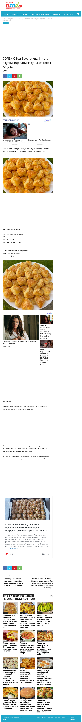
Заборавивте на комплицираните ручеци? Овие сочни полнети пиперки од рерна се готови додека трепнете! (27, 621)
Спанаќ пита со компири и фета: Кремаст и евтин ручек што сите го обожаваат (10, 704)
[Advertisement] (28, 40)
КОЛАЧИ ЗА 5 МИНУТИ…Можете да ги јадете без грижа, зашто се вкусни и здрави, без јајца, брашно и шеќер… (42, 583)
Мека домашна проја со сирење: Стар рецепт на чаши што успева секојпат (10, 647)
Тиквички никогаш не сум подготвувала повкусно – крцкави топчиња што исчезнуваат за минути (44, 706)
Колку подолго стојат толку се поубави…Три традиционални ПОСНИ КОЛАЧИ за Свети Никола (13, 582)
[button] (78, 14)
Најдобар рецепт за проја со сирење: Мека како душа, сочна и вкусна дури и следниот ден (27, 705)
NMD (5, 70)
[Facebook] (5, 76)
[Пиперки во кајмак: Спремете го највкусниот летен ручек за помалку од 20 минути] (45, 608)
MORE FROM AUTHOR (19, 598)
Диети (15, 14)
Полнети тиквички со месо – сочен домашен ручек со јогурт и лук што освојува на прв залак (27, 648)
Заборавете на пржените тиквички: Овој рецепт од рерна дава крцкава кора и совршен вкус (10, 621)
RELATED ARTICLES (18, 596)
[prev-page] (49, 595)
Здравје (25, 14)
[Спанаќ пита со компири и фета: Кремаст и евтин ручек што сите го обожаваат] (10, 693)
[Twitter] (9, 76)
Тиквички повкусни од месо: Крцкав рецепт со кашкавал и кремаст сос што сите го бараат (27, 676)
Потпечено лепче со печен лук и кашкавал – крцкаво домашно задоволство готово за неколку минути (10, 677)
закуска (10, 19)
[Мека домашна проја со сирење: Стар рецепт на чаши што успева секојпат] (10, 635)
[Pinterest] (14, 76)
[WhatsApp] (19, 76)
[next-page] (52, 595)
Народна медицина (40, 14)
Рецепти (56, 14)
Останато (68, 14)
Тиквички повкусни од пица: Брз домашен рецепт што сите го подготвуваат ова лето (44, 649)
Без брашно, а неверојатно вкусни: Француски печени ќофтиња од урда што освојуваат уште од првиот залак (44, 677)
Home (4, 19)
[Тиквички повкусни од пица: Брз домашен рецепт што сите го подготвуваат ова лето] (45, 635)
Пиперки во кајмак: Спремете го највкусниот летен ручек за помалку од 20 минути (44, 620)
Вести (6, 14)
